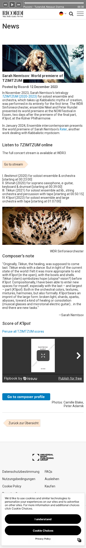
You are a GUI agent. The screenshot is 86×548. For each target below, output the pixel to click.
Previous (5, 4)
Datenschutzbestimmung (20, 471)
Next (19, 4)
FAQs (48, 471)
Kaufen (50, 486)
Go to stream (13, 164)
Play (12, 4)
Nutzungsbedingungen (18, 479)
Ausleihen (52, 479)
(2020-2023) (28, 96)
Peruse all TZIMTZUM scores (23, 331)
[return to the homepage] (12, 13)
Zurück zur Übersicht (23, 423)
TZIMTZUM (10, 96)
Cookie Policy (11, 486)
